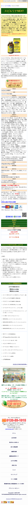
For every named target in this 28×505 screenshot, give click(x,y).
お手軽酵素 (6, 359)
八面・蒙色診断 (14, 447)
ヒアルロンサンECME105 (12, 304)
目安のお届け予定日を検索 (8, 202)
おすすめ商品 (8, 5)
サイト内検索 (14, 479)
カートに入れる (14, 237)
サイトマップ (14, 474)
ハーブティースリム (9, 353)
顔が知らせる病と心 (14, 442)
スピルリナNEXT (9, 343)
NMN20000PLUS (14, 328)
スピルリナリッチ (15, 33)
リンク (14, 469)
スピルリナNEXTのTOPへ (20, 364)
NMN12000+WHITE (14, 322)
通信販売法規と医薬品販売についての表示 (14, 483)
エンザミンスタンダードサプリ (12, 350)
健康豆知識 (14, 451)
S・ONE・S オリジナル (11, 315)
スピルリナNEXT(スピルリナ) (14, 498)
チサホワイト (11, 301)
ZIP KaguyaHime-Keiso (11, 337)
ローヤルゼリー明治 (11, 346)
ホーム (2, 5)
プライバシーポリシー (14, 488)
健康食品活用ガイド (14, 456)
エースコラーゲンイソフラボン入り (15, 311)
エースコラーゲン (12, 307)
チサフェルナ (11, 298)
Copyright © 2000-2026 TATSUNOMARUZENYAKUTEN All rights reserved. (14, 493)
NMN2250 (12, 319)
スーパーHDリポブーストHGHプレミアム (14, 295)
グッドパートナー (10, 340)
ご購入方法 (14, 465)
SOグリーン (9, 334)
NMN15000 (12, 325)
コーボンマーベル (8, 356)
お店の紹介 (14, 437)
